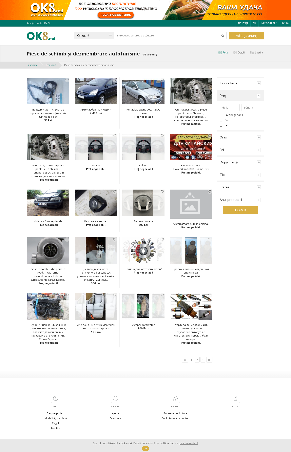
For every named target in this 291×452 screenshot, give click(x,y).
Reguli (55, 423)
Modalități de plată (56, 418)
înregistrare (269, 23)
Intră (285, 23)
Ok (145, 448)
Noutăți (243, 23)
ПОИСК (240, 210)
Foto (225, 52)
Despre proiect (56, 413)
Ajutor (115, 413)
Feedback (115, 418)
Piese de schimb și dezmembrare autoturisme (89, 65)
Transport (50, 65)
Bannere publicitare (175, 413)
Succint (259, 52)
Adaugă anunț (246, 35)
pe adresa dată (188, 443)
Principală (32, 65)
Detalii (241, 52)
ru (254, 23)
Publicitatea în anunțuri (175, 418)
